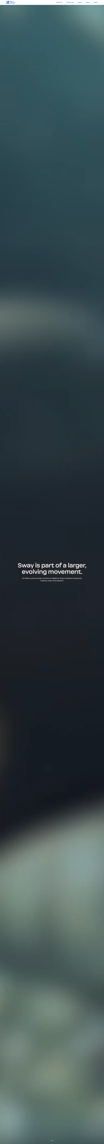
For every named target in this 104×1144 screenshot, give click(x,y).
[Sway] (10, 2)
